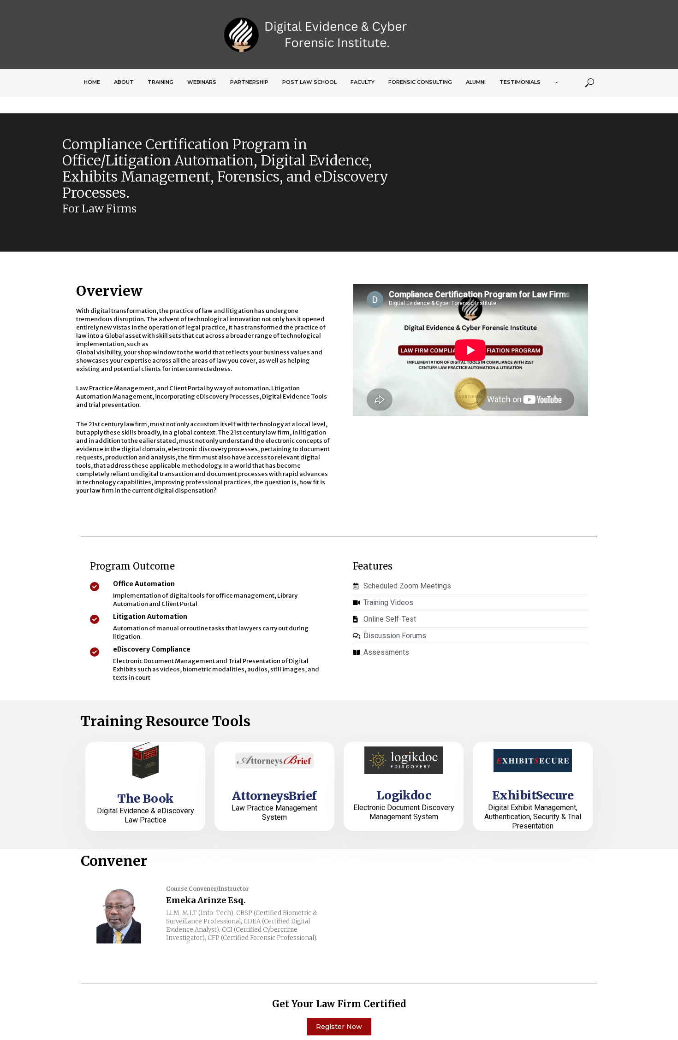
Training (160, 82)
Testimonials (520, 82)
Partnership (249, 82)
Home (92, 82)
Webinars (201, 82)
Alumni (476, 82)
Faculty (363, 82)
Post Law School (309, 82)
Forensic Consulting (420, 82)
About (124, 82)
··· (556, 82)
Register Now (339, 1026)
